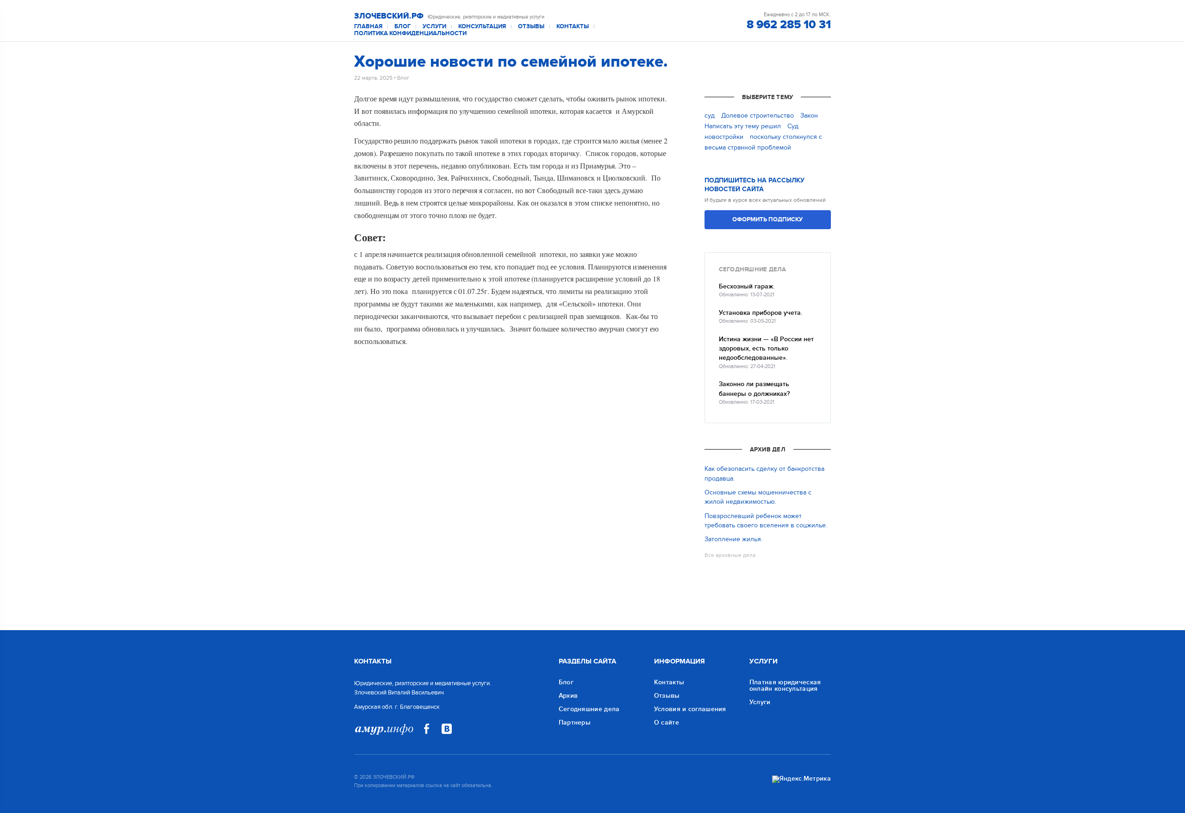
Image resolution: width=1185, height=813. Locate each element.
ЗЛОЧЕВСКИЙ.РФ (389, 16)
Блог (402, 26)
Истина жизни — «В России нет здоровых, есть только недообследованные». (766, 348)
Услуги (434, 26)
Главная (368, 26)
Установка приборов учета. (760, 313)
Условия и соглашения (690, 709)
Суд (792, 126)
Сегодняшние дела (589, 709)
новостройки (724, 137)
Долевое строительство (757, 115)
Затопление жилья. (733, 539)
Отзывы (531, 26)
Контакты (572, 26)
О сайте (666, 722)
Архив (568, 696)
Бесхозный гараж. (746, 286)
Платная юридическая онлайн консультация (785, 685)
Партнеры (575, 722)
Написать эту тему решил (743, 126)
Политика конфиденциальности (410, 33)
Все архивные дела (730, 555)
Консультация (482, 26)
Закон (809, 115)
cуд (710, 115)
